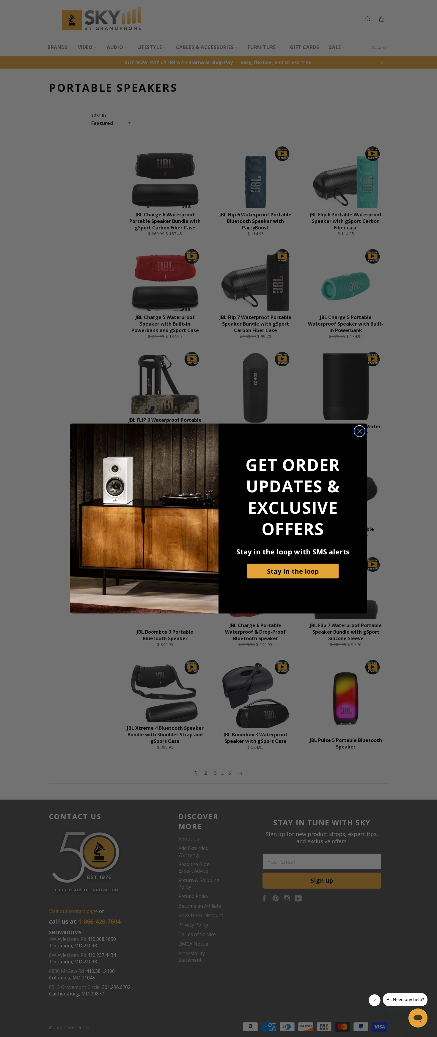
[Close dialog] (359, 431)
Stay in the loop (293, 571)
